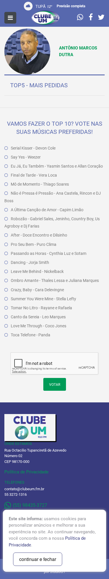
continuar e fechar (37, 559)
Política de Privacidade (26, 472)
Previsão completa (71, 6)
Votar (54, 385)
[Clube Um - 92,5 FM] (46, 17)
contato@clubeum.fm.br (24, 489)
